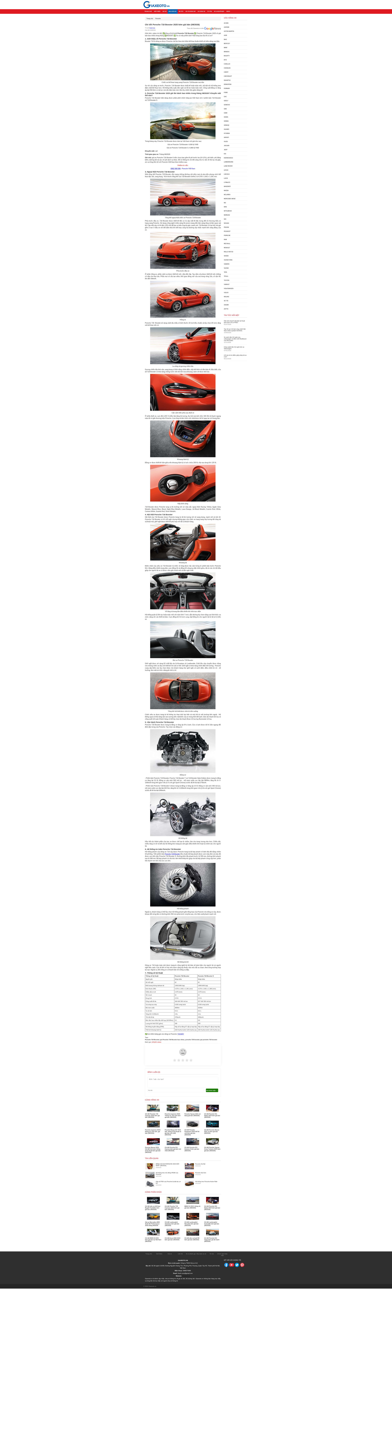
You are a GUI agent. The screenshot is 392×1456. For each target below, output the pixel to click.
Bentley (227, 43)
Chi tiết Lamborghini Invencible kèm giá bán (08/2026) (211, 1223)
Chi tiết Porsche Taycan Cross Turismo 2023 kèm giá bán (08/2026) (212, 1149)
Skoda (226, 256)
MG (225, 203)
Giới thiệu (157, 11)
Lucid (226, 178)
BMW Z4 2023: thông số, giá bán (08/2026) (192, 1207)
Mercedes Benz (229, 198)
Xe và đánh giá (190, 11)
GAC (225, 96)
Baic (225, 39)
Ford (226, 92)
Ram (225, 239)
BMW (225, 47)
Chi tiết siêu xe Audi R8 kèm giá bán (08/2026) (191, 1239)
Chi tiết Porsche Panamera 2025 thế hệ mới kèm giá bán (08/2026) (191, 1132)
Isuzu (226, 141)
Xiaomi (226, 305)
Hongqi (226, 125)
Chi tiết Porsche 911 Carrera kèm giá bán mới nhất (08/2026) (173, 1149)
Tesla (226, 276)
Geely (226, 100)
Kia (225, 154)
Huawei (226, 129)
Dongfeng (227, 84)
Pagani (226, 227)
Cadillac (227, 64)
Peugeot (227, 231)
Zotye (226, 309)
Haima (226, 117)
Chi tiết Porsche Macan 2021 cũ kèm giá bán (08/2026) (211, 1131)
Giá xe (165, 11)
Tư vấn (209, 11)
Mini (225, 207)
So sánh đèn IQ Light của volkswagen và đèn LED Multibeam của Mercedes (235, 338)
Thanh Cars (152, 27)
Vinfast (226, 284)
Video (228, 11)
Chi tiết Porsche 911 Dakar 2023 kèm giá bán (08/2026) (212, 1115)
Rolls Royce (228, 252)
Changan (227, 68)
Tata (225, 272)
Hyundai (227, 133)
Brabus (226, 51)
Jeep (225, 149)
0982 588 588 (176, 168)
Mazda (226, 190)
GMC (225, 109)
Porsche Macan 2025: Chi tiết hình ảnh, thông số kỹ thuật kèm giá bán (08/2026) (152, 1150)
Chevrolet (228, 76)
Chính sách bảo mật (222, 1254)
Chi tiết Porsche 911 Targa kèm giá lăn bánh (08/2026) (211, 1239)
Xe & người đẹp (219, 11)
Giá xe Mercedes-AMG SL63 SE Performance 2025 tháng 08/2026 (152, 1223)
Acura (226, 23)
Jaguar (226, 145)
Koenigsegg (228, 158)
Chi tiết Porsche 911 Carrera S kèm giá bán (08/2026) (191, 1149)
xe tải (226, 301)
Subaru (226, 264)
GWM (225, 113)
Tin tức (181, 11)
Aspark (226, 27)
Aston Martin (229, 31)
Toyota (226, 280)
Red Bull (227, 243)
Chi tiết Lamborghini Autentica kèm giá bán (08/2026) (172, 1223)
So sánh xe (201, 11)
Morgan (227, 215)
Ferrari (227, 88)
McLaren (227, 194)
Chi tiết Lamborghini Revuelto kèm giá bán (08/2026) (191, 1223)
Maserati (227, 186)
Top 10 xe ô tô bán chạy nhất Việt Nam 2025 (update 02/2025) (235, 329)
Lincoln (226, 174)
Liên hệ (180, 1254)
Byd (225, 60)
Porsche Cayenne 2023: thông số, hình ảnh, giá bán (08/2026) (153, 1131)
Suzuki (226, 268)
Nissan (226, 223)
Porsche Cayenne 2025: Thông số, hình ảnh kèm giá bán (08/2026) (173, 1115)
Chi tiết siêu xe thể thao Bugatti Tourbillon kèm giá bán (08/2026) (152, 1207)
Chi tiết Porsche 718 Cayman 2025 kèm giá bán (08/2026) (152, 1115)
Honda (226, 121)
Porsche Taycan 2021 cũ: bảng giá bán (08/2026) (192, 1114)
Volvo (226, 292)
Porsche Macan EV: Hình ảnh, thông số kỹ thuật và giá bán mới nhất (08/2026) (173, 1132)
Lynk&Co (227, 182)
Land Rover (228, 166)
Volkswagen (228, 288)
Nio (225, 219)
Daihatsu (227, 80)
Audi (225, 35)
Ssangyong (228, 260)
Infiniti (226, 137)
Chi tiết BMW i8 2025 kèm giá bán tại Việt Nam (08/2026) (153, 1239)
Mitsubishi (228, 211)
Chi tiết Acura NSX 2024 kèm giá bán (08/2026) (172, 1239)
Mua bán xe (173, 11)
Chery (226, 72)
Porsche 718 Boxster (172, 854)
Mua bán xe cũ (201, 1254)
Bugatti (227, 56)
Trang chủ (148, 11)
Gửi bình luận (211, 1090)
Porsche (158, 18)
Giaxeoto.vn (186, 1276)
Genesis (227, 105)
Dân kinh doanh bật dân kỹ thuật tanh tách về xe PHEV (234, 321)
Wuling (226, 296)
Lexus (226, 170)
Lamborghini (228, 162)
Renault (227, 247)
